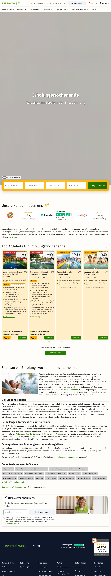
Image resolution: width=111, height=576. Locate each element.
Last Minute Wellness (9, 478)
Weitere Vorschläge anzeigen (15, 482)
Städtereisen (34, 9)
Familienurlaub (61, 9)
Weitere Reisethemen (79, 9)
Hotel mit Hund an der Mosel (58, 469)
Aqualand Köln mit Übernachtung (91, 273)
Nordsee (5, 434)
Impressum (97, 571)
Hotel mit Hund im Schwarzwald (56, 473)
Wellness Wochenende (69, 390)
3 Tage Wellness (8, 469)
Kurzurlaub (20, 9)
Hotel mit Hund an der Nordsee (12, 473)
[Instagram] (33, 546)
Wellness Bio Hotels (84, 478)
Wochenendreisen (19, 487)
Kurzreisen (6, 487)
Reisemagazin (43, 567)
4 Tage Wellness (51, 478)
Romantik (47, 9)
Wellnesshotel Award (45, 571)
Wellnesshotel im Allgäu (51, 434)
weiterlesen (13, 237)
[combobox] (13, 185)
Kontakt (4, 567)
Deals (94, 9)
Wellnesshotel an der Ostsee (27, 434)
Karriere (78, 567)
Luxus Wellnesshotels (26, 478)
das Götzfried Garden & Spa (38, 278)
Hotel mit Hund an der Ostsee (34, 473)
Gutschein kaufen (76, 3)
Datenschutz (98, 567)
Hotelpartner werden (64, 567)
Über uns (78, 571)
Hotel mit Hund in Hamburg (79, 469)
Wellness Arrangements (67, 478)
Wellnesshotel (75, 379)
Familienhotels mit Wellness (24, 469)
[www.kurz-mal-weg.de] (11, 3)
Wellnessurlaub (7, 9)
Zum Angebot (22, 338)
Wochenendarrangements (68, 457)
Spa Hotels (39, 478)
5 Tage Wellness (41, 469)
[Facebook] (38, 546)
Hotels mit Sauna (74, 473)
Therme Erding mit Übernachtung (64, 273)
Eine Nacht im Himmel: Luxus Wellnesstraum (39, 273)
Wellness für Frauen (99, 478)
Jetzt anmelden (41, 512)
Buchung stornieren (8, 571)
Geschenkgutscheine (27, 567)
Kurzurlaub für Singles (89, 473)
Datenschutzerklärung (12, 523)
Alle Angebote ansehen (55, 353)
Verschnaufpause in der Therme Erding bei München (12, 274)
